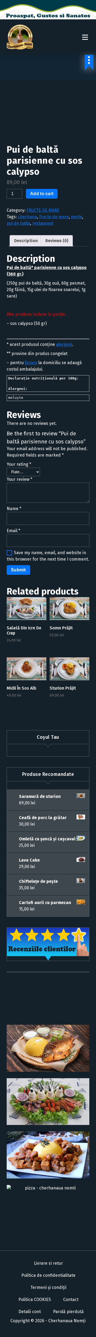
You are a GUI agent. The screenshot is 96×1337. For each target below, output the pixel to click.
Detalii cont (29, 1311)
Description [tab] (26, 240)
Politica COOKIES (34, 1299)
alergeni (64, 344)
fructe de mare (54, 216)
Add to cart (41, 193)
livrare (31, 362)
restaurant (42, 223)
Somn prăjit (61, 627)
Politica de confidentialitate (48, 1275)
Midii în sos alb (21, 688)
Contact (70, 1299)
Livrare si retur (48, 1263)
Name (14, 508)
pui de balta (18, 223)
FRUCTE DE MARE (42, 210)
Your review (19, 479)
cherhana (27, 216)
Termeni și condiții (48, 1287)
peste (76, 216)
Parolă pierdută (68, 1311)
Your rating (19, 464)
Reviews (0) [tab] (56, 240)
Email (13, 530)
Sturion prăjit (63, 688)
